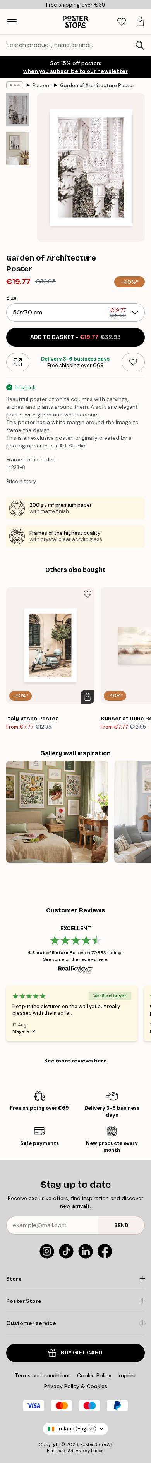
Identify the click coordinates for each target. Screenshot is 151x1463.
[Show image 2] (17, 148)
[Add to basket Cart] (87, 697)
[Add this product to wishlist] (133, 362)
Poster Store (93, 1444)
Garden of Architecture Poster (97, 85)
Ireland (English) (77, 1428)
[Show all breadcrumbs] (14, 85)
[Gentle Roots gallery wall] (57, 812)
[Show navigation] (12, 21)
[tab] (121, 22)
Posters (42, 85)
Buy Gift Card (82, 1352)
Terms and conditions (43, 1375)
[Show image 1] (17, 109)
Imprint (127, 1375)
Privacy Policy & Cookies (75, 1386)
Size (11, 297)
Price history (21, 481)
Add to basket (75, 337)
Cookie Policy (94, 1375)
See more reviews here (75, 1060)
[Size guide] (17, 362)
